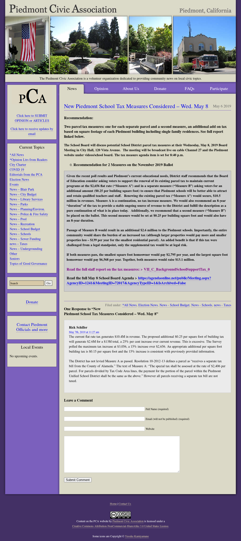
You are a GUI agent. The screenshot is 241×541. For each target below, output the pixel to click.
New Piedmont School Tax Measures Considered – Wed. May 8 (136, 106)
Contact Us (125, 503)
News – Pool (18, 219)
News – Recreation (22, 224)
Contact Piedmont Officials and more (32, 326)
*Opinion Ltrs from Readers (28, 159)
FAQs (189, 88)
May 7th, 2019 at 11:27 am (84, 332)
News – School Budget (25, 229)
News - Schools (201, 305)
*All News (17, 154)
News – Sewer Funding (25, 238)
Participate (219, 88)
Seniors (15, 258)
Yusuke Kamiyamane (137, 536)
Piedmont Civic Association (128, 521)
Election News (19, 179)
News (72, 88)
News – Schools (20, 234)
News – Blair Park (22, 189)
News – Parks (19, 204)
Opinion (101, 88)
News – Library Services (26, 199)
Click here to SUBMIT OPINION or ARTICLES (32, 118)
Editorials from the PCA (26, 174)
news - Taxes (222, 305)
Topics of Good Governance (28, 263)
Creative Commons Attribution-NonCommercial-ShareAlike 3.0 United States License (120, 526)
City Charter (18, 164)
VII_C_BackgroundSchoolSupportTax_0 (177, 269)
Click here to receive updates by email (32, 131)
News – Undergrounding (26, 248)
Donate (32, 302)
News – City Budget (23, 194)
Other (13, 253)
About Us (131, 88)
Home (113, 503)
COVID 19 (17, 169)
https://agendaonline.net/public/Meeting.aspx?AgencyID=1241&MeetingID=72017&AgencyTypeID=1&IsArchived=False (139, 280)
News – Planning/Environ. (27, 209)
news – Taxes (18, 243)
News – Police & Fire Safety (29, 214)
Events (14, 184)
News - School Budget (174, 305)
